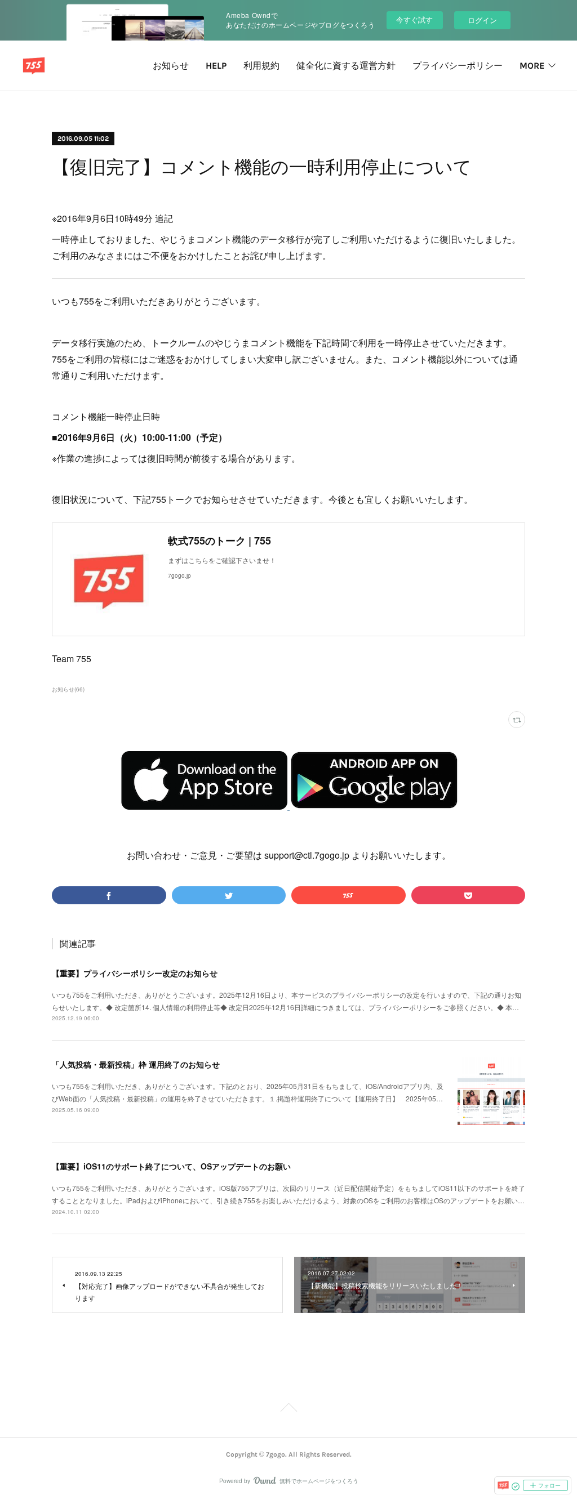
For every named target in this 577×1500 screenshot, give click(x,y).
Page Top (288, 1409)
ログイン (482, 20)
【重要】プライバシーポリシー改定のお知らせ (135, 973)
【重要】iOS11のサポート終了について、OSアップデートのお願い (171, 1166)
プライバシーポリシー (457, 65)
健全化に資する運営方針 (346, 65)
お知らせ (171, 65)
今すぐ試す (414, 19)
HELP (216, 65)
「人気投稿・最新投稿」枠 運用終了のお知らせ (136, 1064)
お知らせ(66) (68, 689)
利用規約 (261, 65)
